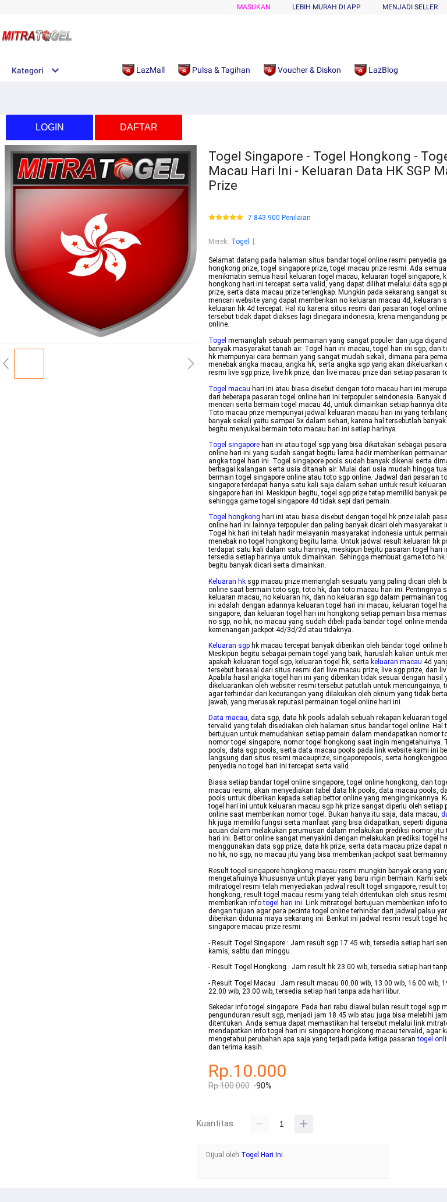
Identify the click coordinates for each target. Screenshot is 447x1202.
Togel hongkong (234, 517)
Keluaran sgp (229, 645)
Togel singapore (234, 445)
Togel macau (229, 389)
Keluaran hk (227, 581)
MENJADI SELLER (410, 7)
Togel (240, 241)
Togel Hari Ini (262, 1155)
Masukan (254, 7)
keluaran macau (396, 662)
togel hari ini (282, 903)
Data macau (227, 718)
